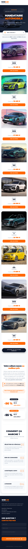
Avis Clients (4, 510)
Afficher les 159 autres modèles (14, 350)
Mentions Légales (6, 513)
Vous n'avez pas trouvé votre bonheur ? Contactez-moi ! (14, 391)
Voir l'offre (17, 405)
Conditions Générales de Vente (9, 511)
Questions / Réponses (7, 508)
